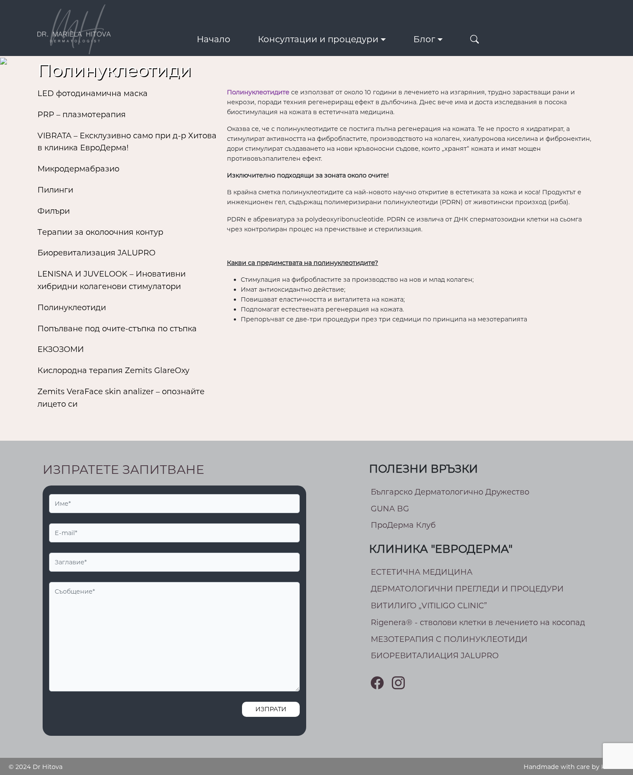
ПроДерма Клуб (403, 525)
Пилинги (55, 190)
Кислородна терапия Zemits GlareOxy (113, 370)
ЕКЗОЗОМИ (60, 349)
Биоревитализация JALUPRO (96, 253)
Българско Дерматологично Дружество (450, 492)
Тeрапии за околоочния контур (100, 232)
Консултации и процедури (318, 39)
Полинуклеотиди (71, 307)
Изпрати (270, 709)
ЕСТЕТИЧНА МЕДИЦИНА (421, 572)
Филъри (53, 211)
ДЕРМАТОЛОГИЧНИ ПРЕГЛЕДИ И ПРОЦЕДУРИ (467, 589)
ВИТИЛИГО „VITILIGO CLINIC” (429, 605)
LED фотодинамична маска (92, 93)
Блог (424, 39)
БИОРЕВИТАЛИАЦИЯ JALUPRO (435, 655)
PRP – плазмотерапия (81, 114)
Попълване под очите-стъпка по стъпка (117, 328)
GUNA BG (390, 509)
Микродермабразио (78, 169)
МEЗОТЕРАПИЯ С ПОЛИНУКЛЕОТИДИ (449, 639)
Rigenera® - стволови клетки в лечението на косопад (478, 622)
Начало (213, 39)
